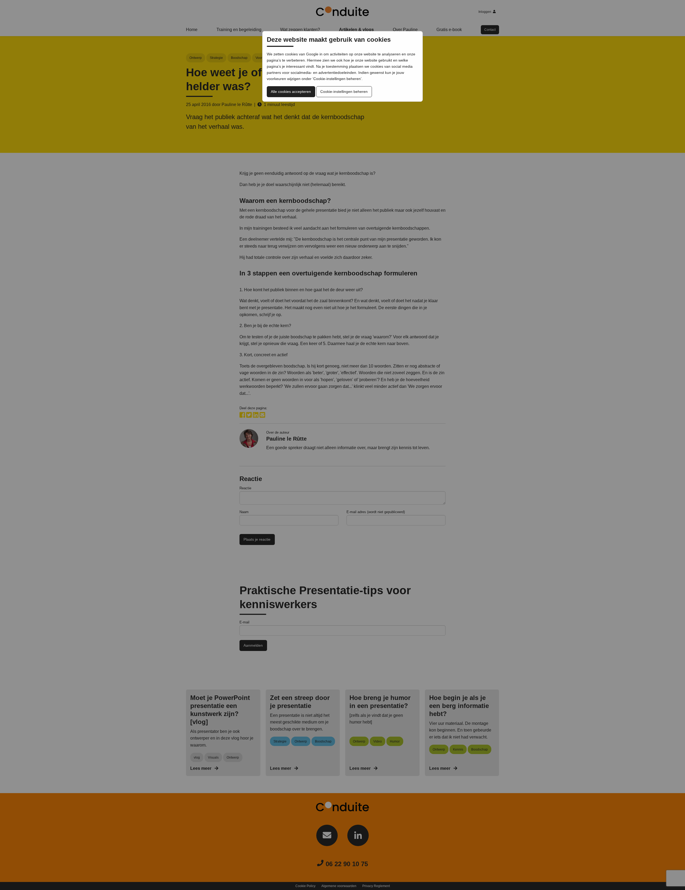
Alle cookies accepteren (291, 91)
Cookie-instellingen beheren (344, 91)
